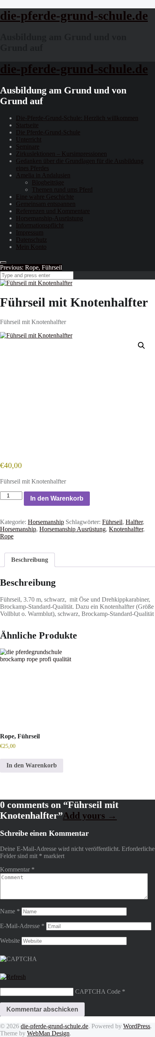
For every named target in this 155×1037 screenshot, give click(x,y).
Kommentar (17, 869)
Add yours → (90, 815)
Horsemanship (46, 521)
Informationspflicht (40, 225)
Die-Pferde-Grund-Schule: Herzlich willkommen (77, 118)
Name (10, 911)
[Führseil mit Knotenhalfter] (36, 283)
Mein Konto (31, 246)
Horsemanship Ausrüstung (72, 529)
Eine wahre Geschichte (45, 196)
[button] (141, 345)
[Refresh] (13, 976)
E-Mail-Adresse (22, 925)
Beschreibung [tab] (29, 559)
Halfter (134, 521)
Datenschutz (31, 239)
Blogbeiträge (48, 182)
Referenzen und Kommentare (53, 211)
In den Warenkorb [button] (31, 765)
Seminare (27, 146)
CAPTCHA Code (97, 991)
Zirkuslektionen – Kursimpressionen (61, 153)
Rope (7, 536)
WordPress (136, 1026)
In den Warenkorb (56, 498)
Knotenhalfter (126, 529)
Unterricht (28, 139)
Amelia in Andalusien (43, 175)
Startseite (27, 125)
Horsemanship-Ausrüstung (49, 218)
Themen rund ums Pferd (62, 189)
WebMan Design (48, 1033)
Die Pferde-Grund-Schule (48, 132)
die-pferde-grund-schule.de (54, 1026)
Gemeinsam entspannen (46, 203)
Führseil (112, 521)
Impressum (29, 232)
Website (10, 940)
